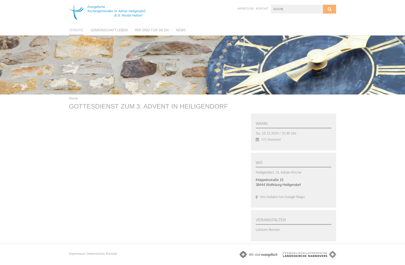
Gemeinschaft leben (109, 30)
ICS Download (271, 139)
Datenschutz (95, 253)
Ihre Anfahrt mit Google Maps (282, 197)
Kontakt (262, 9)
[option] (202, 65)
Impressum (245, 9)
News (181, 30)
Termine (76, 30)
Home (73, 98)
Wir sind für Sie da (152, 30)
